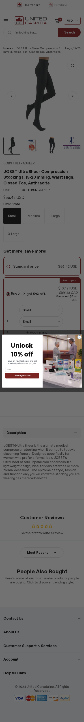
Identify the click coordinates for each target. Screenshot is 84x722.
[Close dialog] (79, 337)
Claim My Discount (22, 375)
